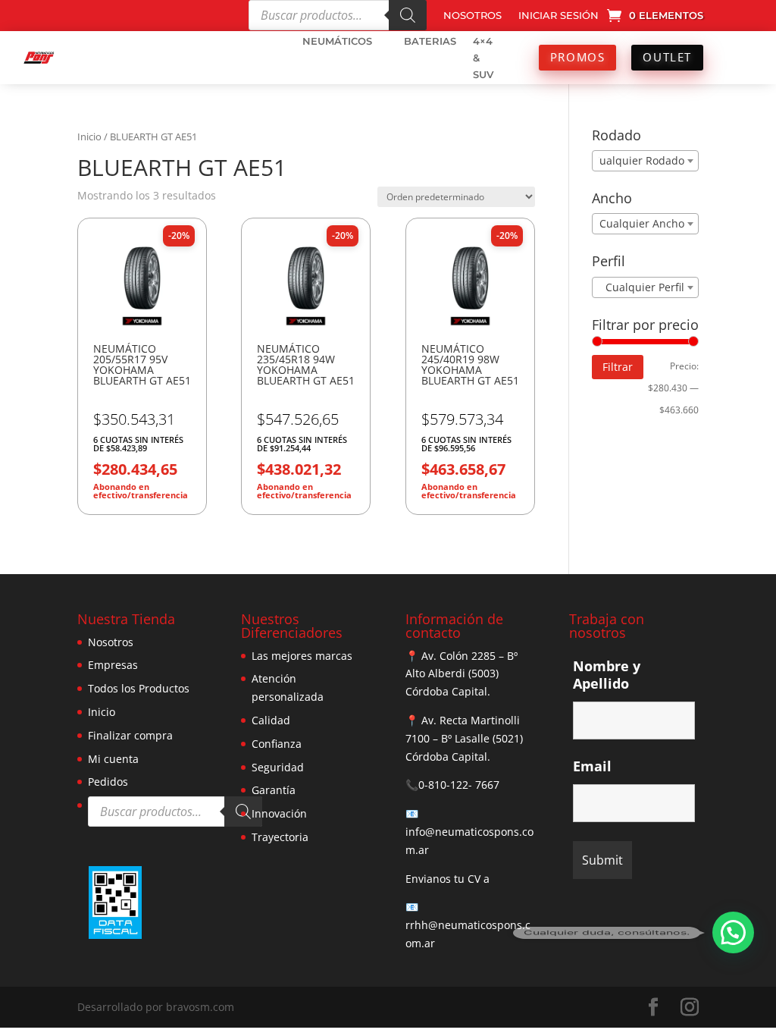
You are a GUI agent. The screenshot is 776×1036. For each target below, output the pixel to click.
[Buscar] (408, 15)
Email (592, 766)
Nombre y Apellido (606, 675)
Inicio (89, 136)
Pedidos (108, 781)
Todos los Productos (138, 688)
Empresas (113, 665)
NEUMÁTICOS (337, 41)
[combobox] (645, 160)
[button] (733, 932)
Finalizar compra (130, 735)
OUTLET (667, 56)
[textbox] (641, 160)
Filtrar (617, 366)
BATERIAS (430, 41)
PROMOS (577, 56)
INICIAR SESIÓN (558, 15)
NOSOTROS (472, 15)
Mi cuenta (113, 759)
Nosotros (110, 642)
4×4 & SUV (483, 57)
